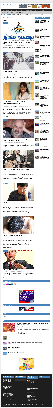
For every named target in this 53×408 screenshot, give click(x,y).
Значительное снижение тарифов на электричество (45, 117)
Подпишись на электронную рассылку (10, 287)
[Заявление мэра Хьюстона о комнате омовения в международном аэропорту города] (37, 95)
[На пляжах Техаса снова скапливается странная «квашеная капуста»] (37, 131)
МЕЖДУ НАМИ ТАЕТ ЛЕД (10, 71)
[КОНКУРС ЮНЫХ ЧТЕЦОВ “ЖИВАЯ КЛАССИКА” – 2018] (18, 31)
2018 (7, 17)
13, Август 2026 (43, 120)
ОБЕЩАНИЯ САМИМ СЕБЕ (10, 270)
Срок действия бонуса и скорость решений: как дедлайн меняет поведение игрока (25, 342)
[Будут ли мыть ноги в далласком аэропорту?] (37, 112)
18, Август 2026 (43, 107)
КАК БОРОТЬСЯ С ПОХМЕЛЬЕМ (12, 235)
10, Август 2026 (43, 140)
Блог (4, 320)
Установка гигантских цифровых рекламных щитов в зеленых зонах (45, 150)
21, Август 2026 (43, 77)
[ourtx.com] (28, 381)
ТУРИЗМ (11, 12)
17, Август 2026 (43, 113)
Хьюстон (7, 10)
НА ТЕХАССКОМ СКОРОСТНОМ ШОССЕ (16, 352)
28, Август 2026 (43, 26)
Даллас (16, 10)
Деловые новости (29, 10)
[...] (29, 333)
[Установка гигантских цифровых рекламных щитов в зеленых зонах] (37, 150)
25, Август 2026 (43, 52)
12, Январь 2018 (6, 171)
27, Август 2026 (43, 31)
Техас (3, 10)
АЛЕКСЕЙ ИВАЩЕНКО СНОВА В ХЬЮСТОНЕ (16, 169)
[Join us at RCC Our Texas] (34, 6)
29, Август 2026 (19, 326)
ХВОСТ (5, 202)
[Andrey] (28, 396)
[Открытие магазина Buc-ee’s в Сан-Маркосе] (37, 124)
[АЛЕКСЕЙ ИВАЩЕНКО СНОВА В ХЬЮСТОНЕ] (18, 159)
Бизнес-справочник (19, 12)
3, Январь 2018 (5, 204)
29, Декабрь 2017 (6, 271)
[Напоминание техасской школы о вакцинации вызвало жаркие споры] (37, 157)
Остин (12, 10)
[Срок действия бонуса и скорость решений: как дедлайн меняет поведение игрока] (5, 343)
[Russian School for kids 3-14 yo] (26, 364)
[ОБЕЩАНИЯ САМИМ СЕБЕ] (18, 259)
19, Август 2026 (43, 90)
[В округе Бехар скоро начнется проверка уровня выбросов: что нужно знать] (37, 73)
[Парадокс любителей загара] (5, 348)
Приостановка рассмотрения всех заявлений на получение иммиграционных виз (44, 22)
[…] (14, 48)
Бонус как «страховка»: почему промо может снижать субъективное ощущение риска (26, 336)
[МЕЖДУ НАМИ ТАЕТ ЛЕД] (18, 61)
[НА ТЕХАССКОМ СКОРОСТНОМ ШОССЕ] (5, 353)
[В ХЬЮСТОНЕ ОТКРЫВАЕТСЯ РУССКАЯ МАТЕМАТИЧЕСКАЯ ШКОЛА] (18, 91)
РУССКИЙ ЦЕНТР (5, 12)
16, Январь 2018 (6, 45)
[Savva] (28, 389)
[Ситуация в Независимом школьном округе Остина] (37, 104)
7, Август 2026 (43, 146)
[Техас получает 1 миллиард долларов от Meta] (37, 36)
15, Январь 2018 (6, 104)
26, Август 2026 (43, 46)
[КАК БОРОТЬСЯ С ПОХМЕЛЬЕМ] (18, 225)
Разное (47, 10)
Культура (39, 10)
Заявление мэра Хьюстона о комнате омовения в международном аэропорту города (44, 96)
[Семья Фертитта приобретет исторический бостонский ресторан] (37, 42)
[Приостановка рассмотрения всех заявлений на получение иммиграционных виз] (37, 21)
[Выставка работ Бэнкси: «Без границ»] (37, 50)
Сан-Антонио (21, 10)
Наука (35, 10)
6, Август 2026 (43, 153)
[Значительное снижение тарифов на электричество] (37, 117)
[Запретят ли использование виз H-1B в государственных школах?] (37, 87)
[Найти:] (45, 14)
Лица (43, 10)
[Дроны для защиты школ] (37, 144)
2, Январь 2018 (5, 237)
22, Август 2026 (43, 69)
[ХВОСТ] (18, 192)
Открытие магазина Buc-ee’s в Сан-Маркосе (44, 124)
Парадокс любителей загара (14, 347)
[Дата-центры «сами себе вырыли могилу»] (37, 56)
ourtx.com (11, 45)
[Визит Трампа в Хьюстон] (37, 30)
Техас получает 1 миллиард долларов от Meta (45, 36)
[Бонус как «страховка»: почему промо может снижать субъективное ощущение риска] (5, 338)
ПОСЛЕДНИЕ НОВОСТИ (40, 17)
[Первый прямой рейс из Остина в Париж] (37, 81)
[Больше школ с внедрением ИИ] (37, 139)
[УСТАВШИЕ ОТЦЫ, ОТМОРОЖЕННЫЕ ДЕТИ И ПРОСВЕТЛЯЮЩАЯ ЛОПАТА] (18, 128)
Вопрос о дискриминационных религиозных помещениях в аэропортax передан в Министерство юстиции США (45, 64)
